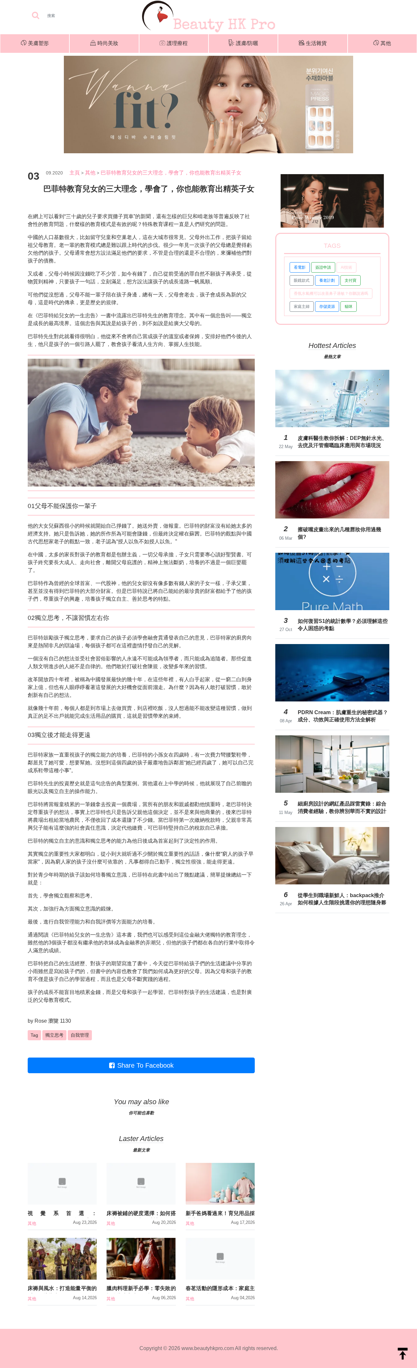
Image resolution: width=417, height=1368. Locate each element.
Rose (41, 1021)
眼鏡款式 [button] (301, 280)
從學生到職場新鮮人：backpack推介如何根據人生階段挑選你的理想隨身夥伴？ (342, 899)
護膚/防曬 (247, 43)
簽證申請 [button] (323, 267)
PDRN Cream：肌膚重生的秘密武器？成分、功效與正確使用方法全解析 (343, 716)
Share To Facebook (145, 1065)
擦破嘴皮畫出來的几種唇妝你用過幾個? (339, 533)
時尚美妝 (107, 43)
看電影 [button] (300, 267)
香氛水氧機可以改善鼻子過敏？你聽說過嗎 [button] (331, 293)
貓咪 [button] (348, 306)
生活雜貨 (316, 43)
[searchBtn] (35, 16)
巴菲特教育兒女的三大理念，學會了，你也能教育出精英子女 (171, 172)
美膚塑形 (38, 43)
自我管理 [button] (80, 1035)
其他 (386, 43)
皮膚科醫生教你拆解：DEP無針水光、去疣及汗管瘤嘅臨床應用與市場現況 (342, 441)
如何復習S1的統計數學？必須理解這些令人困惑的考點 (343, 624)
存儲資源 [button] (327, 306)
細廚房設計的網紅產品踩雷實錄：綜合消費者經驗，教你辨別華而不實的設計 (342, 807)
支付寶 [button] (350, 280)
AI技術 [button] (346, 267)
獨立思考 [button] (54, 1035)
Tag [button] (34, 1035)
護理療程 (177, 43)
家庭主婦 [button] (301, 306)
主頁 (74, 172)
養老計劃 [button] (327, 280)
